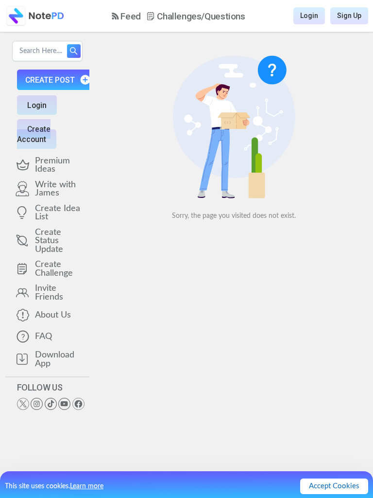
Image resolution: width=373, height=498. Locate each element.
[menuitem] (126, 16)
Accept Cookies (334, 486)
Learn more (86, 486)
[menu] (178, 16)
